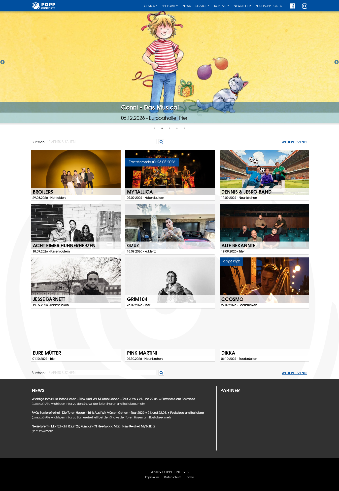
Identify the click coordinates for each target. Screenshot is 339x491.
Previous (2, 62)
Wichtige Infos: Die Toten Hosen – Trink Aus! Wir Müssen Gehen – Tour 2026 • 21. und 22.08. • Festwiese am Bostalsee (113, 399)
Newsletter (242, 6)
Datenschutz (172, 477)
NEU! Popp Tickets (269, 6)
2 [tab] (162, 128)
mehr (141, 403)
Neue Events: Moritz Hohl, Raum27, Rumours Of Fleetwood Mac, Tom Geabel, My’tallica (93, 426)
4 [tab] (176, 128)
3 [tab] (169, 128)
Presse (190, 477)
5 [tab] (184, 128)
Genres (149, 6)
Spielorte (168, 6)
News (187, 6)
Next (336, 62)
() (38, 431)
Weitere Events (294, 142)
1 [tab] (154, 128)
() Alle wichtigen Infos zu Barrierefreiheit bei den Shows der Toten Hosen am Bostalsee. (98, 417)
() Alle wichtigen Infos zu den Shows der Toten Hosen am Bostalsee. (84, 403)
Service (201, 6)
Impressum (152, 477)
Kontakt (220, 6)
